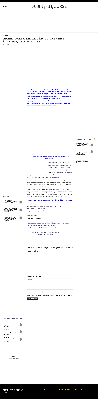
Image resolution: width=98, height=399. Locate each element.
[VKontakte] (14, 394)
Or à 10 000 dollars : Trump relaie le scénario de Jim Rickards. (10, 338)
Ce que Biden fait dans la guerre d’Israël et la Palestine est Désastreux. (44, 232)
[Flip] (72, 44)
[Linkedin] (60, 44)
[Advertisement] (13, 152)
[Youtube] (92, 7)
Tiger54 (13, 356)
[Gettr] (68, 241)
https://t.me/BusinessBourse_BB (38, 210)
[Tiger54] (14, 351)
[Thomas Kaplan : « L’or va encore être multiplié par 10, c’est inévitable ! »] (91, 144)
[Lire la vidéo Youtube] (50, 120)
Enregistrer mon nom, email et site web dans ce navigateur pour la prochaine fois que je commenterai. (50, 295)
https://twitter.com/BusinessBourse (38, 208)
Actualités (5, 35)
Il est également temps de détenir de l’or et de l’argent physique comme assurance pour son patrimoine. (49, 174)
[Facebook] (87, 7)
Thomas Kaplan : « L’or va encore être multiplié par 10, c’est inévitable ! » (82, 144)
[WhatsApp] (57, 44)
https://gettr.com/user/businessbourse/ (37, 211)
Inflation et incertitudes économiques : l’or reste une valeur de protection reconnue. (44, 397)
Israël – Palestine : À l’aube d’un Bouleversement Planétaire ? (42, 227)
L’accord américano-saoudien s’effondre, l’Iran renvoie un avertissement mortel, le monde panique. (62, 249)
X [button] (96, 396)
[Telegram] (69, 44)
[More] (71, 241)
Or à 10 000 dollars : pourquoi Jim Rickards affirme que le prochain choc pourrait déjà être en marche (10, 331)
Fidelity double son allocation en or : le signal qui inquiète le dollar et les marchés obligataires (10, 210)
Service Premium (55, 177)
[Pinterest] (54, 44)
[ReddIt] (63, 44)
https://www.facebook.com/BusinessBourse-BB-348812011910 (47, 206)
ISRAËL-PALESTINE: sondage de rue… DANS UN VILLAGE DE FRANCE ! (46, 230)
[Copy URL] (64, 241)
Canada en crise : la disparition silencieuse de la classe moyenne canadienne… (11, 324)
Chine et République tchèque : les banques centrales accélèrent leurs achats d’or (82, 160)
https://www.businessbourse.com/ (14, 358)
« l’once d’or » (36, 191)
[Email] (66, 44)
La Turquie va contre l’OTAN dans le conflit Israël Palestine (41, 234)
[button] (94, 6)
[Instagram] (10, 394)
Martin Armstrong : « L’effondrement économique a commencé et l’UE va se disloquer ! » (10, 202)
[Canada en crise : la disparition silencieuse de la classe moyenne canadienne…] (20, 324)
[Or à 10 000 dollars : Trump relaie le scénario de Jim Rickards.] (20, 339)
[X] (89, 7)
